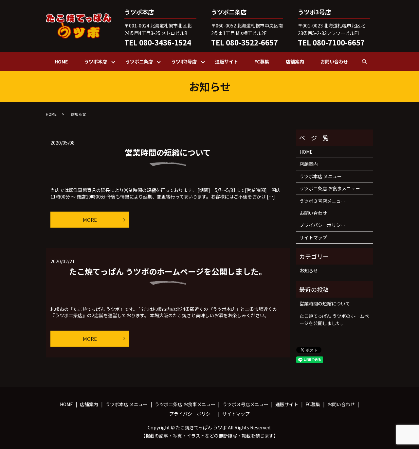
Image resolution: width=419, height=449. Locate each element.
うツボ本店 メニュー (321, 176)
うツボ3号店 (184, 61)
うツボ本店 (95, 61)
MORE (90, 219)
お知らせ (309, 270)
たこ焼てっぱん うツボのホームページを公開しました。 (167, 271)
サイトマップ (313, 237)
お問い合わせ (334, 61)
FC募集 (261, 61)
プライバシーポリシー (322, 225)
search (368, 61)
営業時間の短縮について (168, 152)
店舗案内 (295, 61)
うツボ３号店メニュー (322, 201)
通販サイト (226, 61)
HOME (61, 61)
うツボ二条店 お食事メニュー (330, 188)
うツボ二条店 (139, 61)
